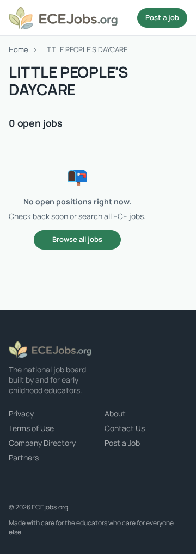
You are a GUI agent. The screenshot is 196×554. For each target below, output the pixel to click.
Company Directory (42, 443)
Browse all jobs (77, 239)
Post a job (162, 17)
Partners (24, 457)
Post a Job (122, 443)
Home (18, 49)
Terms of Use (31, 428)
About (115, 413)
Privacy (21, 413)
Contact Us (125, 428)
